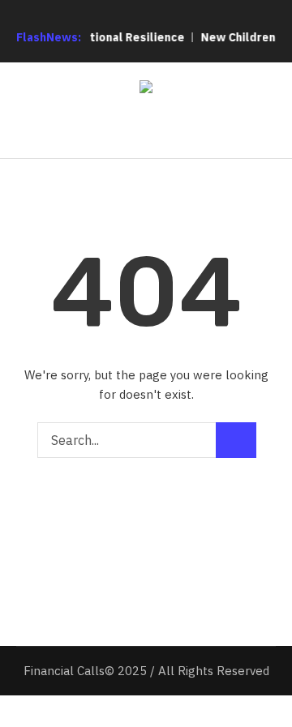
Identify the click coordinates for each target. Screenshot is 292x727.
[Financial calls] (146, 89)
